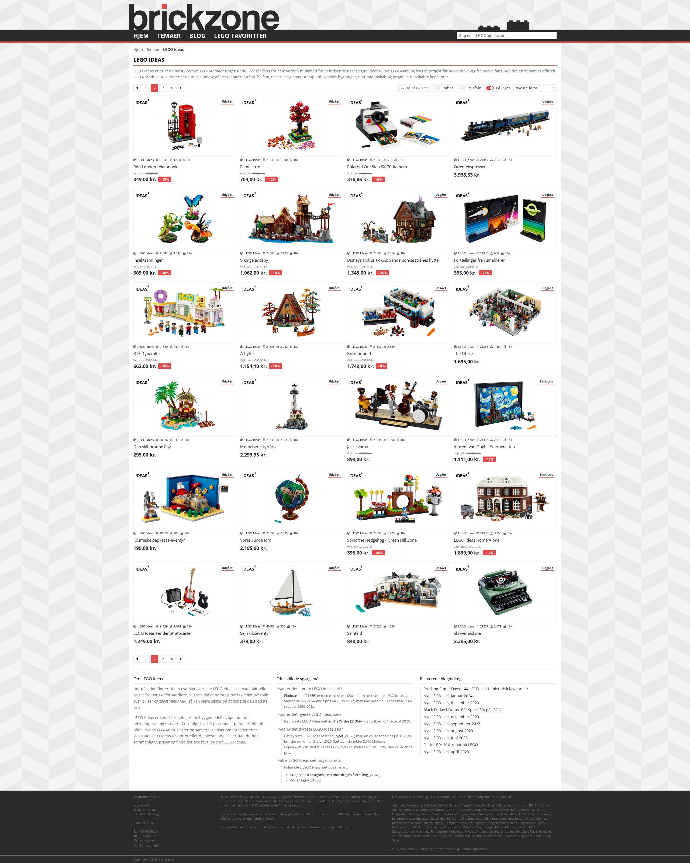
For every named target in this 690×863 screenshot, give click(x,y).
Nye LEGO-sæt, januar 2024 (447, 695)
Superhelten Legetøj (467, 836)
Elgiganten (399, 814)
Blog (197, 36)
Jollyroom (399, 818)
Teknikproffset (492, 836)
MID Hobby (537, 827)
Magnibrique (485, 827)
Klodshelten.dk (536, 818)
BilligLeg (452, 805)
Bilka (441, 805)
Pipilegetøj (455, 831)
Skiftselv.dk (544, 831)
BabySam (430, 805)
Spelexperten (422, 836)
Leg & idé (465, 823)
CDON (396, 810)
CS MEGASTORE (498, 810)
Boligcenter (503, 805)
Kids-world (452, 818)
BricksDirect (542, 805)
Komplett (451, 823)
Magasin (468, 827)
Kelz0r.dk (437, 818)
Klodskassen (400, 823)
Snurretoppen (402, 836)
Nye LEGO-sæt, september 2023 (451, 723)
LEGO (414, 827)
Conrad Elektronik (432, 810)
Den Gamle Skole (523, 810)
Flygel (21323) (344, 736)
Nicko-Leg (422, 831)
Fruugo (462, 814)
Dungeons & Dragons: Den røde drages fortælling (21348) (335, 775)
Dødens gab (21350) (305, 780)
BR (531, 805)
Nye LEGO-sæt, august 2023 (448, 730)
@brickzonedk (148, 845)
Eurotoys (414, 814)
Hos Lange (543, 814)
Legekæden (527, 823)
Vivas (395, 840)
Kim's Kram (498, 818)
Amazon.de (414, 805)
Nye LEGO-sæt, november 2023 (451, 716)
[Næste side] (180, 88)
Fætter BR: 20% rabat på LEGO (450, 744)
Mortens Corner (403, 831)
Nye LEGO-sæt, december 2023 (451, 702)
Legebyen (480, 823)
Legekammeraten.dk (503, 823)
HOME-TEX (526, 814)
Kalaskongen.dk (418, 818)
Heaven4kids (509, 814)
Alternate (398, 805)
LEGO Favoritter (240, 36)
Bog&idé (488, 805)
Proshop (483, 831)
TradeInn (540, 836)
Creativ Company (474, 810)
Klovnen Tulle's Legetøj (427, 823)
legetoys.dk (400, 827)
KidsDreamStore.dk (475, 818)
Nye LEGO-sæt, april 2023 (446, 751)
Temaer (169, 36)
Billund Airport (470, 805)
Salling (494, 831)
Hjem (141, 36)
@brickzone (147, 841)
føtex (451, 814)
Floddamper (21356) (300, 695)
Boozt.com (520, 805)
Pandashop (439, 831)
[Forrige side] (137, 88)
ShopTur (528, 831)
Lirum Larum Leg (431, 827)
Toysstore (525, 836)
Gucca (483, 814)
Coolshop (453, 810)
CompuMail (410, 810)
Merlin (523, 827)
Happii (493, 814)
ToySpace (510, 836)
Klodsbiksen (515, 818)
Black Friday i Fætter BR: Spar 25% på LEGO (462, 709)
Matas (499, 827)
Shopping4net (511, 831)
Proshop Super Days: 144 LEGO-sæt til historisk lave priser (475, 688)
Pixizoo (470, 831)
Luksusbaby (452, 827)
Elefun (540, 810)
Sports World (442, 836)
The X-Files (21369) (347, 721)
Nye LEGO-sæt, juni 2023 (445, 737)
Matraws (511, 827)
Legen (540, 823)
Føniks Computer (434, 814)
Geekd (472, 814)
